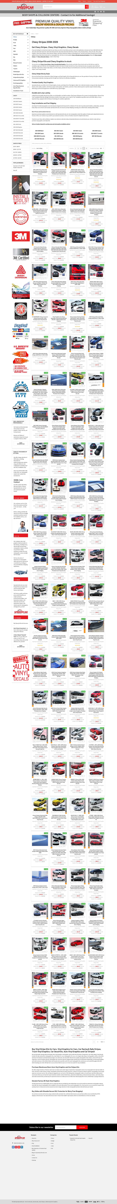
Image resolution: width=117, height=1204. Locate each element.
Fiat (14, 48)
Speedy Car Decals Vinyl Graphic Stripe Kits (19, 166)
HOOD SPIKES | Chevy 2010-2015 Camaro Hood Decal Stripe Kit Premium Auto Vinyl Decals (77, 602)
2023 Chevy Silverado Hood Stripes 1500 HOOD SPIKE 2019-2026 (40, 851)
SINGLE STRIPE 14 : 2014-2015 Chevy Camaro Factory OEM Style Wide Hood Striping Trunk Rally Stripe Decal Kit (59, 957)
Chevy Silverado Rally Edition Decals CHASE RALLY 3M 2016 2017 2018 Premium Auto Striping (58, 283)
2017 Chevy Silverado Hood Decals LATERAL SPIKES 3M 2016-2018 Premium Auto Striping (40, 283)
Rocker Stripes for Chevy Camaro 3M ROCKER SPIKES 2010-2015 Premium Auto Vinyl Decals (40, 637)
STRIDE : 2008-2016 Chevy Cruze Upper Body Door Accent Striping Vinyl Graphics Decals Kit (96, 817)
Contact (90, 1)
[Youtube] (101, 11)
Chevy (15, 37)
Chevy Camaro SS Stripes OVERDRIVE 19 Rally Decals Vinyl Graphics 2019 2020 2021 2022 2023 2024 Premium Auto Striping (96, 675)
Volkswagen (16, 71)
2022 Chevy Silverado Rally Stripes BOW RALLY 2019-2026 (96, 317)
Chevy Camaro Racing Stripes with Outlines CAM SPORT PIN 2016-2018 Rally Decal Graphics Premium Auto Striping (77, 462)
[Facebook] (95, 11)
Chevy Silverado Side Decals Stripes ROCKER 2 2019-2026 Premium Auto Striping (58, 887)
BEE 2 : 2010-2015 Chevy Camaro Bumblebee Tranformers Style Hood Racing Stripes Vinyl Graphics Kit (59, 603)
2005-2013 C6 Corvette (18, 115)
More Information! (21, 443)
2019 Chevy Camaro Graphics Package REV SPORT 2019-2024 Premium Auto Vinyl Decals (58, 674)
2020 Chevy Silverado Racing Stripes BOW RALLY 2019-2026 (77, 247)
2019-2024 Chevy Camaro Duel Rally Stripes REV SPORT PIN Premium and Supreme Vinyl (96, 248)
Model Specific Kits (18, 74)
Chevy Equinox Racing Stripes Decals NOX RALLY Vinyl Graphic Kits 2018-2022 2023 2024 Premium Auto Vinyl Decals (58, 852)
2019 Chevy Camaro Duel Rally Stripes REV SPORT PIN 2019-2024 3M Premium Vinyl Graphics (77, 674)
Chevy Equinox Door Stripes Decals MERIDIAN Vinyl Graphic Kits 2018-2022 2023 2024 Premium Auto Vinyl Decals (96, 391)
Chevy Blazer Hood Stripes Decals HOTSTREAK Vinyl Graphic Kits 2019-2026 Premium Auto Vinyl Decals (59, 427)
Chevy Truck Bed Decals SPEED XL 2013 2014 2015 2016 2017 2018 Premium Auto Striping (40, 461)
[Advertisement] (58, 1112)
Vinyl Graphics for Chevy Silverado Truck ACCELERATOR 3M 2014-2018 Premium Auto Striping (59, 319)
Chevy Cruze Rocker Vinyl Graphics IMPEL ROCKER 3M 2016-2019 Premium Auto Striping (96, 888)
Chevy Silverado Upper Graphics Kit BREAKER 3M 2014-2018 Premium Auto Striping (58, 922)
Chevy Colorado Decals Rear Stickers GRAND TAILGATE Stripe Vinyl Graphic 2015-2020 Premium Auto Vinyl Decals (59, 568)
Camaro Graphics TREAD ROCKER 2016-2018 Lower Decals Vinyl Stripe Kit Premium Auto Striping (77, 922)
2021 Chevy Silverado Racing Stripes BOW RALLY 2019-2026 (40, 354)
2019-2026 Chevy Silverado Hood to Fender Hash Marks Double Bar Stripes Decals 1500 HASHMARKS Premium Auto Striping (96, 498)
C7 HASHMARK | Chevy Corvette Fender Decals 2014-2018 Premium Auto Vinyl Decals (40, 318)
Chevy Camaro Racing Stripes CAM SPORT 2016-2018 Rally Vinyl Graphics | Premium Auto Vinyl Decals (77, 319)
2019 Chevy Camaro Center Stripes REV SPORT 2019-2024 (40, 886)
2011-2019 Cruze (17, 124)
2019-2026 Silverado (18, 138)
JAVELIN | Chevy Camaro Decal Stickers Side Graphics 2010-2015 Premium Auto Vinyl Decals (96, 603)
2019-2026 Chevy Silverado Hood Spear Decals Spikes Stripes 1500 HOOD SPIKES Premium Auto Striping (59, 391)
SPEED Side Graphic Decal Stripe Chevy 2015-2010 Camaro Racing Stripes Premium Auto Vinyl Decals (59, 991)
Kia (14, 57)
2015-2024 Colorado (18, 113)
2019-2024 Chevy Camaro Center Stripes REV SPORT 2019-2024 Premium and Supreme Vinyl (40, 534)
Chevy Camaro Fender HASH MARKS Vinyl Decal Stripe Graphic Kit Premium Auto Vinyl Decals (40, 957)
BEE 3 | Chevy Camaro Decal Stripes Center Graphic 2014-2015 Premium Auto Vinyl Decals (77, 747)
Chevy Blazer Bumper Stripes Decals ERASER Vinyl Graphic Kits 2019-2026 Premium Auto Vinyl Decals (96, 637)
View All (15, 170)
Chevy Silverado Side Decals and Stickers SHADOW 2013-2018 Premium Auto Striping (96, 568)
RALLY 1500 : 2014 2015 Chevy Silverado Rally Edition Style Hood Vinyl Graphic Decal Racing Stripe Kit (40, 603)
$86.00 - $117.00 (17, 149)
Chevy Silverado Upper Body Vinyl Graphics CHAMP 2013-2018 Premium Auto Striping (40, 497)
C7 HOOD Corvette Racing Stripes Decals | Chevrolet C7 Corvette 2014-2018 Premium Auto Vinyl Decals (40, 922)
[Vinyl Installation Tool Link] (21, 190)
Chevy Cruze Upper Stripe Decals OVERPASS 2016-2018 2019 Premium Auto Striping (77, 887)
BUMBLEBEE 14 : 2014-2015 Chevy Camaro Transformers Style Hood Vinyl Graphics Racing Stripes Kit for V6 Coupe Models (40, 782)
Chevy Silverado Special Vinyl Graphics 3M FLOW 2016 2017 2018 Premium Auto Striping (77, 210)
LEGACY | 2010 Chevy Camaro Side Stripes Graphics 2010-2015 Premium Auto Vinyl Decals (96, 781)
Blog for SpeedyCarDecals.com (39, 1152)
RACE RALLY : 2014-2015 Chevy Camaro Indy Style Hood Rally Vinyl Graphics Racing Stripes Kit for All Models (59, 747)
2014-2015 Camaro (17, 104)
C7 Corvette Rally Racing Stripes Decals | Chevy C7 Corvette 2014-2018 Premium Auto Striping (40, 249)
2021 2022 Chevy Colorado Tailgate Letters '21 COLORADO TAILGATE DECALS (40, 427)
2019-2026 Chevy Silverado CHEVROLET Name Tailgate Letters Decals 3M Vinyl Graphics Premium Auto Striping (96, 211)
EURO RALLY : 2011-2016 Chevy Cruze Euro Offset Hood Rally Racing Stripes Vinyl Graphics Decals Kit (96, 710)
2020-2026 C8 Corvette (18, 121)
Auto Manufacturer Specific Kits (18, 87)
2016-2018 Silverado (18, 135)
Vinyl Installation (35, 1146)
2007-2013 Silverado (18, 130)
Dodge (15, 39)
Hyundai (15, 54)
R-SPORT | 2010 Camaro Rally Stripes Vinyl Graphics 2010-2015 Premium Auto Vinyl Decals (77, 391)
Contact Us (34, 1157)
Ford (14, 42)
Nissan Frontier (17, 63)
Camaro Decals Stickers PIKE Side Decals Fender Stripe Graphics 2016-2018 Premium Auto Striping (77, 568)
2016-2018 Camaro (17, 107)
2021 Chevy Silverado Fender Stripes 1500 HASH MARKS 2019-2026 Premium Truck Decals (58, 355)
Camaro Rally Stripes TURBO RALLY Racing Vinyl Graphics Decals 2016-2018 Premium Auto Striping (96, 355)
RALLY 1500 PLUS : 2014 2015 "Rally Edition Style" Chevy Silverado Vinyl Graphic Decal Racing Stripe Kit (40, 747)
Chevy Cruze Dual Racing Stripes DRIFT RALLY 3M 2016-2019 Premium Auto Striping (96, 533)
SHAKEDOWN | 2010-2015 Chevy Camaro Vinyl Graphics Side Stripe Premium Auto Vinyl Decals (96, 957)
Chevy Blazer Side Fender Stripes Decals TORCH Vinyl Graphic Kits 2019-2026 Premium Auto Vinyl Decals (40, 674)
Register (96, 7)
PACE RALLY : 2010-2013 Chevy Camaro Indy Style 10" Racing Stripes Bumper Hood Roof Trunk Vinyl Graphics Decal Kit (96, 427)
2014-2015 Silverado (18, 133)
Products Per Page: (94, 148)
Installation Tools (18, 90)
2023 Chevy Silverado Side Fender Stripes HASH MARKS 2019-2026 (59, 637)
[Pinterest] (98, 11)
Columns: (71, 148)
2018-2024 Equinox (17, 127)
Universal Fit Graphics (19, 80)
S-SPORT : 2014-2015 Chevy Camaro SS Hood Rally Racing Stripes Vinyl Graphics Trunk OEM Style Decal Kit (96, 747)
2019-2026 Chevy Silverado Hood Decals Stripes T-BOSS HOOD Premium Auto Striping (58, 210)
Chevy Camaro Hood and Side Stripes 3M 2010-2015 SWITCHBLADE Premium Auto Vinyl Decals (40, 817)
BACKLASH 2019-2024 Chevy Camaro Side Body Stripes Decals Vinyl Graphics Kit (77, 533)
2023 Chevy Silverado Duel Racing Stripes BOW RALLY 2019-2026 (77, 283)
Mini (14, 60)
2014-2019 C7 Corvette (18, 118)
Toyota (15, 68)
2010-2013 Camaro (17, 101)
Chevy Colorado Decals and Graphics (80, 55)
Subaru (15, 65)
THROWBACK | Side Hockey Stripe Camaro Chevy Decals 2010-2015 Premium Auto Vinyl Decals (58, 817)
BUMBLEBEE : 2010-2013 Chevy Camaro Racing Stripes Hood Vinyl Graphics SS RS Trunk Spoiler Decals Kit (40, 211)
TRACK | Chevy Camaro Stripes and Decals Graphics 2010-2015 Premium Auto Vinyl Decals (77, 991)
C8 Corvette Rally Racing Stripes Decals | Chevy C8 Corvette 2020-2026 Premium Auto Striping (58, 498)
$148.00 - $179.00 (17, 155)
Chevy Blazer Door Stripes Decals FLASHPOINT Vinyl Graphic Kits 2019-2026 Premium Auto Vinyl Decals (77, 427)
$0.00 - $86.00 (16, 146)
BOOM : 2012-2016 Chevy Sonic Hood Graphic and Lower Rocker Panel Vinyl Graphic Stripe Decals (77, 957)
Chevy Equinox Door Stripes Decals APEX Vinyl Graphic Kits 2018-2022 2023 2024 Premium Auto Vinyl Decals (77, 637)
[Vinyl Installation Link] (21, 217)
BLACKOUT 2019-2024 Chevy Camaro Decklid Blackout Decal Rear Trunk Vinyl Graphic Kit (59, 533)
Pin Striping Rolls (18, 83)
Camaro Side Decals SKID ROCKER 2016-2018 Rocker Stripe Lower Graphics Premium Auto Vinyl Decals (77, 710)
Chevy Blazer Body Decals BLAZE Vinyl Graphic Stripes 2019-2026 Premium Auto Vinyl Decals (96, 852)
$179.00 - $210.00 (17, 158)
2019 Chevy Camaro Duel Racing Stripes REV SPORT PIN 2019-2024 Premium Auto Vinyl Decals (59, 462)
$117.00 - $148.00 (17, 152)
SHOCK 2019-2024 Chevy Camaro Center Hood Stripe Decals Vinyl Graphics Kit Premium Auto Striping (96, 283)
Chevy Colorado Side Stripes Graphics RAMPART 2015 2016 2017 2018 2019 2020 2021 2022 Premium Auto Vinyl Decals (58, 249)
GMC (14, 51)
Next (102, 1042)
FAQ (33, 1143)
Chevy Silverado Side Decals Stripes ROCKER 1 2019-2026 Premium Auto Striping (40, 709)
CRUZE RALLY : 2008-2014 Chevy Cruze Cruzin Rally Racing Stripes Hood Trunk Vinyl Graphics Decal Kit (77, 817)
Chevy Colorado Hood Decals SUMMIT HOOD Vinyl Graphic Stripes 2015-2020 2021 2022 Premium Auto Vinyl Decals (58, 171)
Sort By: (34, 148)
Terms (84, 1)
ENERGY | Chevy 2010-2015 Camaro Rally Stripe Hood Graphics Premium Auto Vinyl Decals (77, 781)
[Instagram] (104, 11)
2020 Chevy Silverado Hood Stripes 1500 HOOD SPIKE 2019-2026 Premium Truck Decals (77, 497)
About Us (34, 1138)
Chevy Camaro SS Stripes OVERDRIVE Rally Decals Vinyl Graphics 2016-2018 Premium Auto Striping (96, 922)
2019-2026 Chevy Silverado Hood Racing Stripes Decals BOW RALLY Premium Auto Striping (40, 171)
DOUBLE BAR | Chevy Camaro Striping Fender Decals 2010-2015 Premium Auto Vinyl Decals (58, 781)
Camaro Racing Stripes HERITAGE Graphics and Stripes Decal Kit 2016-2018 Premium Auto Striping (40, 568)
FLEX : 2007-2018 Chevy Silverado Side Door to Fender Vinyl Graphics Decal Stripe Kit (58, 1025)
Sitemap (34, 1160)
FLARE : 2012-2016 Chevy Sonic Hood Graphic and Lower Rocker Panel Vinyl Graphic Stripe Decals (40, 1026)
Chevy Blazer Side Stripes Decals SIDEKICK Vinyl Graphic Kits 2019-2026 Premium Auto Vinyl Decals (77, 852)
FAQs (79, 1)
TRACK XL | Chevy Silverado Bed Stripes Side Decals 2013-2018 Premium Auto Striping (96, 1025)
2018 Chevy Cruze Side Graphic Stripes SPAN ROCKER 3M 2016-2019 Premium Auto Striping (58, 710)
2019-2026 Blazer (17, 98)
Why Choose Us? (36, 1140)
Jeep (14, 45)
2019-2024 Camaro (17, 110)
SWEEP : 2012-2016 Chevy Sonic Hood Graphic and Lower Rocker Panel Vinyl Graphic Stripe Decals (77, 1026)
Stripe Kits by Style (18, 77)
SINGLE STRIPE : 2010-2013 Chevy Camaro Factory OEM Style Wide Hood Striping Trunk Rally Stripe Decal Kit (40, 991)
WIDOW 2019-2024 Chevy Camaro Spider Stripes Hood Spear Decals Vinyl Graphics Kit (77, 171)
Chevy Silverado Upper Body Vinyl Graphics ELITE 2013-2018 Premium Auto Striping (96, 991)
